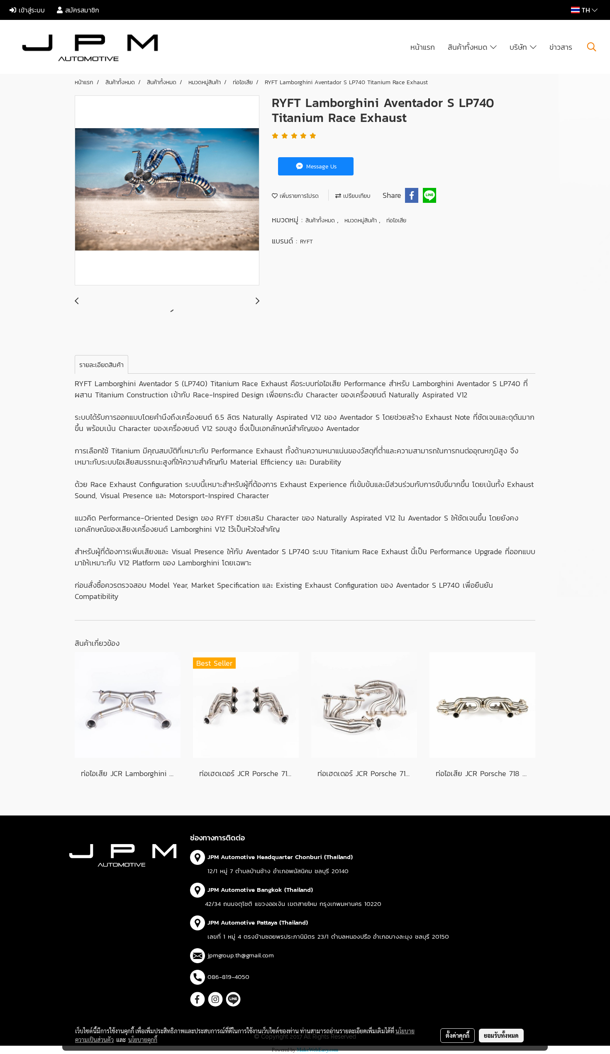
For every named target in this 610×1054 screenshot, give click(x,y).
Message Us (320, 166)
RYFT (306, 241)
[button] (592, 47)
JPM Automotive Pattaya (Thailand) (257, 922)
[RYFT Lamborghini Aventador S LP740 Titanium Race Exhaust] (167, 191)
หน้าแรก (422, 47)
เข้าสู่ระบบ (30, 10)
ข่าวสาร (560, 47)
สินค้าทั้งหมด (469, 47)
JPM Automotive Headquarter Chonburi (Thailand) (280, 857)
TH (586, 10)
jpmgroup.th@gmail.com (240, 955)
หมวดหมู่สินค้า (361, 220)
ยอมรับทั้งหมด (501, 1035)
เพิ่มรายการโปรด (298, 196)
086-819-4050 (228, 976)
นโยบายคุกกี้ (142, 1039)
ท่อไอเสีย (396, 220)
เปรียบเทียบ (356, 196)
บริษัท (520, 47)
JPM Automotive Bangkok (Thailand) (260, 889)
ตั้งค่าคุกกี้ (457, 1035)
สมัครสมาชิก (81, 10)
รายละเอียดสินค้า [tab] (101, 365)
